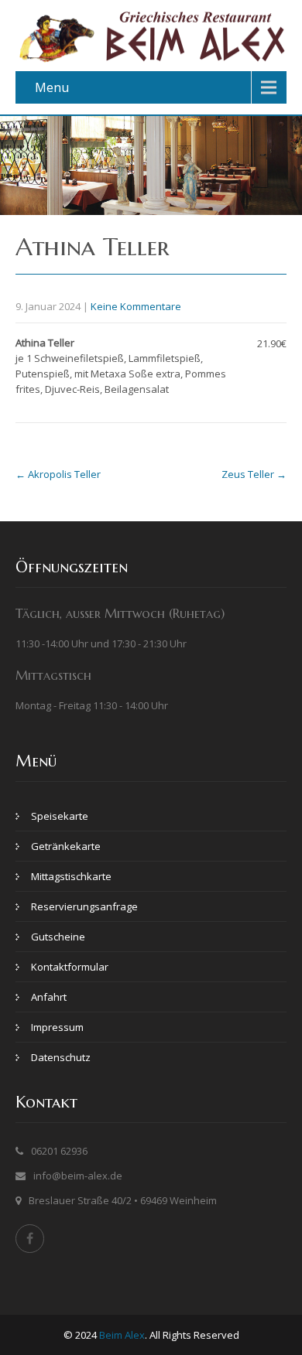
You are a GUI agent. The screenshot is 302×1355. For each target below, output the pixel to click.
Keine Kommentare (136, 306)
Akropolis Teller (58, 474)
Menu (52, 87)
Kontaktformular (69, 967)
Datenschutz (61, 1057)
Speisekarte (59, 816)
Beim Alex (122, 1335)
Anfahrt (49, 997)
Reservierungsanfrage (84, 906)
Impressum (57, 1027)
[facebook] (29, 1238)
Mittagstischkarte (71, 876)
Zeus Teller (254, 474)
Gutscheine (58, 937)
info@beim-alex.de (77, 1176)
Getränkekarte (66, 846)
